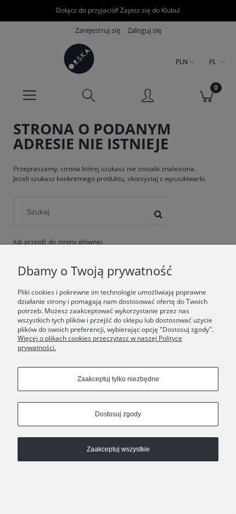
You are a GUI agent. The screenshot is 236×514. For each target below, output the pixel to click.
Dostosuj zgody (118, 414)
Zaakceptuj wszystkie (118, 449)
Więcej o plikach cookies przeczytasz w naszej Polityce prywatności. (100, 343)
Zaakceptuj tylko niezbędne (118, 379)
